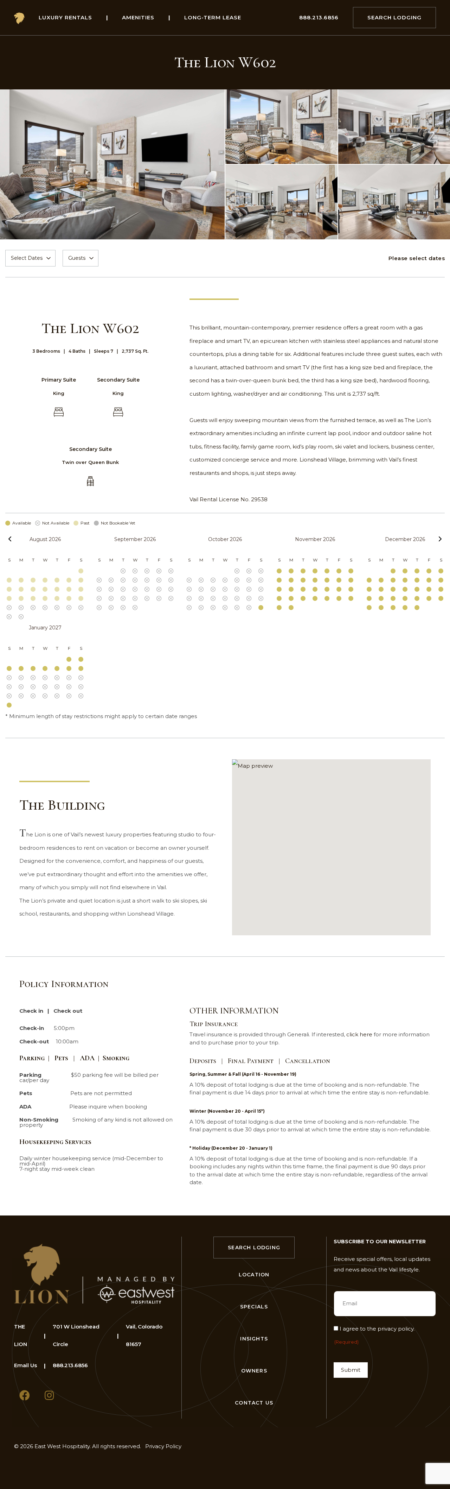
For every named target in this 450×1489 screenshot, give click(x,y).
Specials (254, 1306)
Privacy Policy (163, 1446)
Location (254, 1274)
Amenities (138, 17)
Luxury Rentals (65, 17)
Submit (350, 1370)
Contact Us (254, 1403)
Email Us (25, 1365)
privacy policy (395, 1328)
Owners (254, 1371)
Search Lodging (394, 17)
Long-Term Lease (212, 17)
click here (359, 1034)
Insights (254, 1339)
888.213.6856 (319, 17)
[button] (331, 847)
